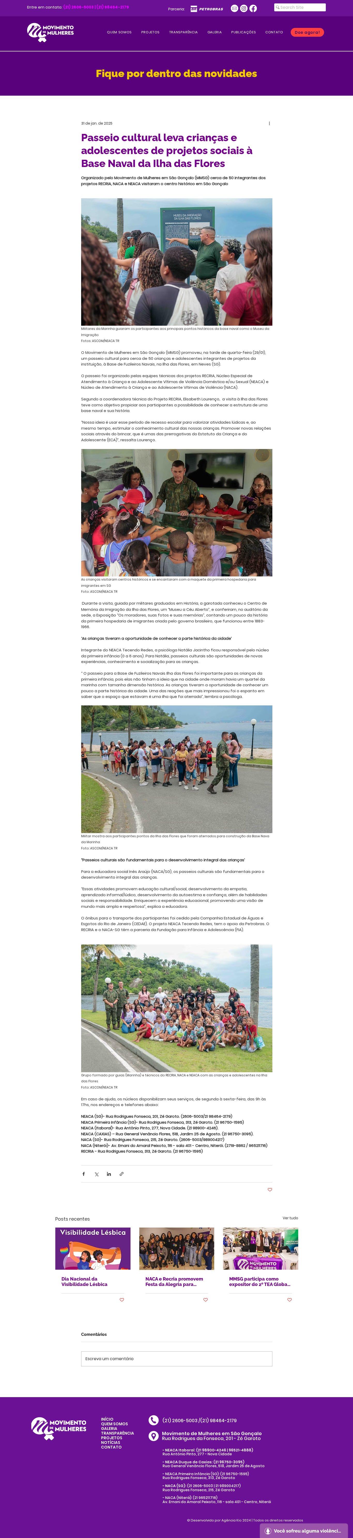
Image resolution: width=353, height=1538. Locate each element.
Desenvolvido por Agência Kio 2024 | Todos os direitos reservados (247, 1520)
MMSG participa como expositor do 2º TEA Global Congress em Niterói (259, 1281)
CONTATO (111, 1447)
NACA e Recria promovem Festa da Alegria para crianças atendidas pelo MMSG (174, 1281)
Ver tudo (290, 1218)
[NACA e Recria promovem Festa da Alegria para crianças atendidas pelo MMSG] (176, 1249)
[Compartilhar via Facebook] (83, 1173)
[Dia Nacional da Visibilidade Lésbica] (93, 1249)
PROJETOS (111, 1438)
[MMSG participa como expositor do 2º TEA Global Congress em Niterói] (260, 1249)
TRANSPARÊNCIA (117, 1433)
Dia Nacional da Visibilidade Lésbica (85, 1281)
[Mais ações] (269, 123)
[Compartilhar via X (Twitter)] (96, 1173)
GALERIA (109, 1428)
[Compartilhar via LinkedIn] (108, 1173)
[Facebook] (253, 8)
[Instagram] (244, 8)
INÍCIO (107, 1419)
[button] (244, 32)
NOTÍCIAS (110, 1442)
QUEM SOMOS (114, 1424)
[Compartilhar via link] (121, 1173)
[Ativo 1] (234, 8)
